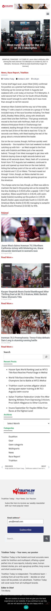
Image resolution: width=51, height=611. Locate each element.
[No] (47, 603)
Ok (26, 607)
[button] (48, 14)
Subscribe (25, 529)
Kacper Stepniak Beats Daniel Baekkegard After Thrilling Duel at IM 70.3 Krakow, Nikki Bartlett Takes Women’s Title (25, 294)
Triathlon (24, 72)
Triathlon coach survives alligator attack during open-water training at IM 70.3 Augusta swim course (27, 388)
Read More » (7, 257)
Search (7, 352)
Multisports (14, 448)
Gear (11, 440)
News (4, 72)
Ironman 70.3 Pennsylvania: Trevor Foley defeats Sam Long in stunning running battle (25, 339)
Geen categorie (16, 444)
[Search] (46, 356)
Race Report (13, 72)
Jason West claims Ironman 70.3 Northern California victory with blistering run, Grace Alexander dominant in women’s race (22, 248)
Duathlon (13, 436)
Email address (13, 518)
